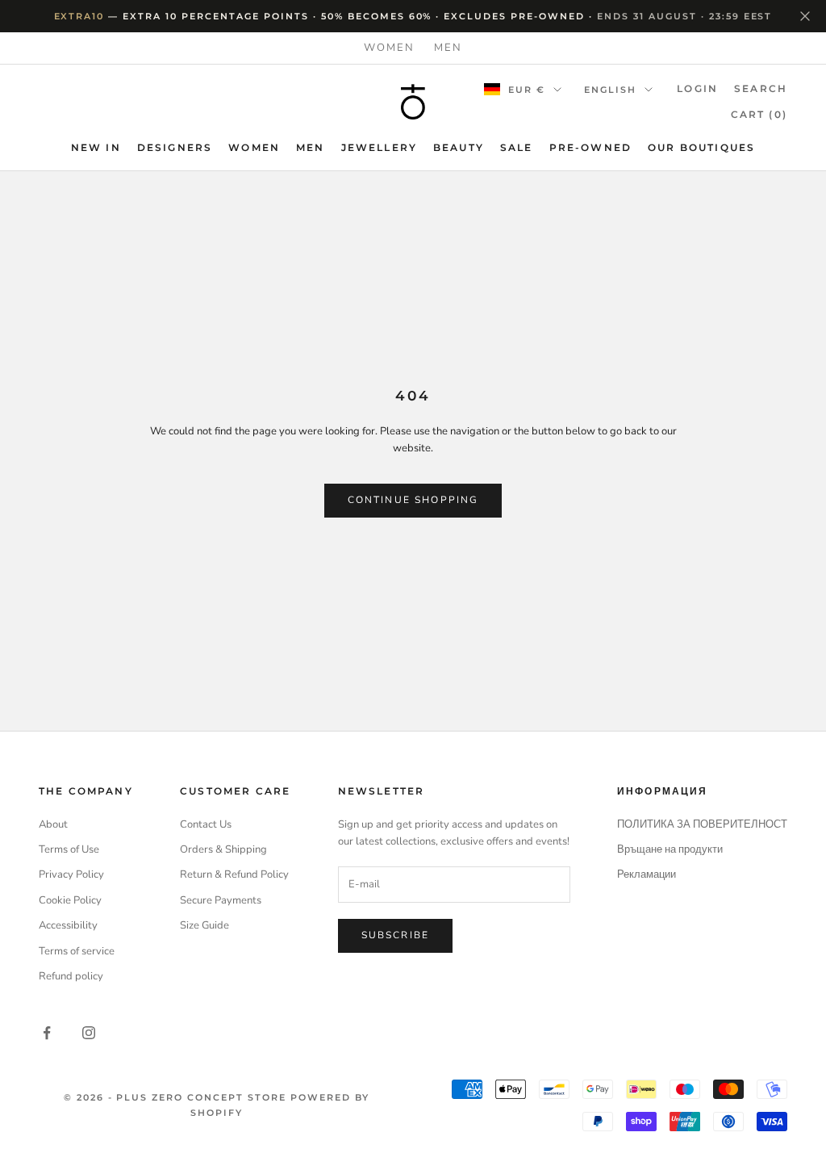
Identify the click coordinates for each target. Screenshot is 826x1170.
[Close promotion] (805, 16)
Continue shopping (413, 499)
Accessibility (68, 925)
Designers (174, 147)
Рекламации (646, 874)
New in (96, 147)
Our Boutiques (701, 147)
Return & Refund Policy (234, 874)
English (610, 89)
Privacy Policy (71, 874)
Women (389, 47)
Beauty (458, 147)
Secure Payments (220, 900)
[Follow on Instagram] (89, 1033)
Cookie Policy (70, 900)
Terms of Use (69, 849)
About (53, 824)
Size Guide (204, 925)
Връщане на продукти (670, 849)
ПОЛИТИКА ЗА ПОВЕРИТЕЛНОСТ (702, 824)
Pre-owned (590, 147)
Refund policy (71, 976)
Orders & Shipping (223, 849)
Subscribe (395, 935)
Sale (516, 147)
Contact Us (206, 824)
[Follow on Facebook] (47, 1033)
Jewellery (379, 147)
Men (448, 47)
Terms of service (77, 951)
